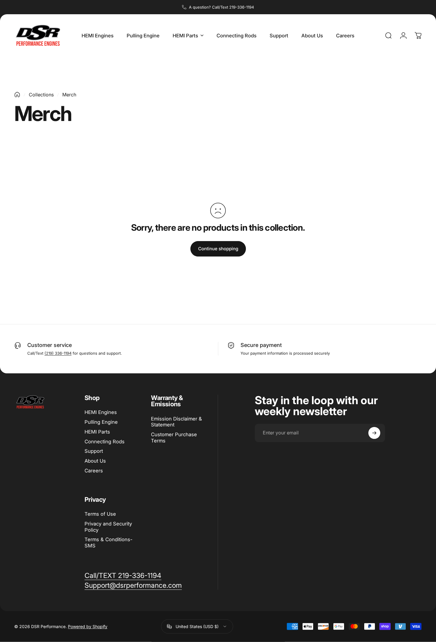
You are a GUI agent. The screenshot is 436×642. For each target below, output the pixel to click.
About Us (95, 461)
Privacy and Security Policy (108, 527)
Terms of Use (100, 514)
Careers (94, 471)
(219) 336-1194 (57, 353)
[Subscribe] (374, 433)
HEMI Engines (101, 412)
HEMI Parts (97, 432)
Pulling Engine (101, 422)
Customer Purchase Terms (174, 437)
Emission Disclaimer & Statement (176, 422)
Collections (41, 95)
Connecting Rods (105, 442)
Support (94, 451)
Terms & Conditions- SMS (109, 543)
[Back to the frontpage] (17, 95)
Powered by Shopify (87, 626)
